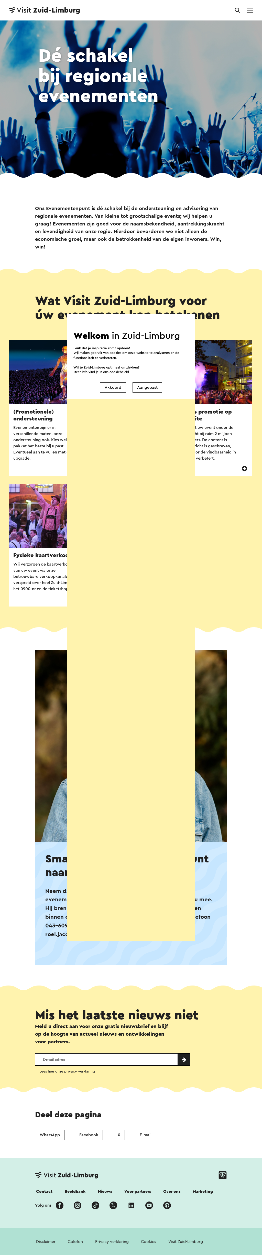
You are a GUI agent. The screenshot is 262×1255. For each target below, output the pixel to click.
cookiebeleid (119, 372)
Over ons (171, 1191)
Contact (44, 1191)
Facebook (88, 1135)
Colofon (75, 1242)
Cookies (148, 1242)
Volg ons (43, 1205)
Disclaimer (46, 1242)
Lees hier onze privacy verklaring (67, 1071)
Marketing (203, 1191)
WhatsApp (50, 1135)
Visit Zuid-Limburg (185, 1242)
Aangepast (147, 387)
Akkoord (113, 387)
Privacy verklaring (112, 1242)
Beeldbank (75, 1191)
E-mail (145, 1135)
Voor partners (137, 1191)
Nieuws (105, 1191)
